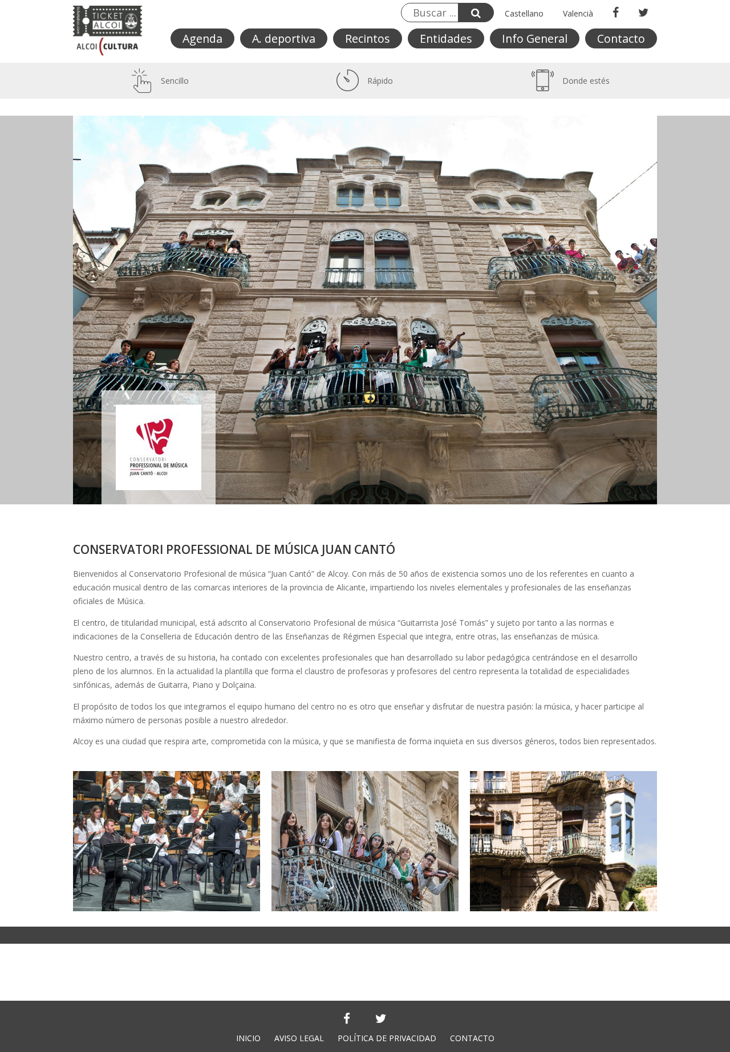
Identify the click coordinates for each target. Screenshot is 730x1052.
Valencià (578, 13)
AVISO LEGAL (299, 1038)
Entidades (446, 38)
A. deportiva (283, 38)
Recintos (367, 38)
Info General (534, 38)
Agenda (202, 38)
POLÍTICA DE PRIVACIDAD (387, 1038)
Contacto (621, 38)
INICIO (248, 1038)
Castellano (524, 13)
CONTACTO (472, 1038)
